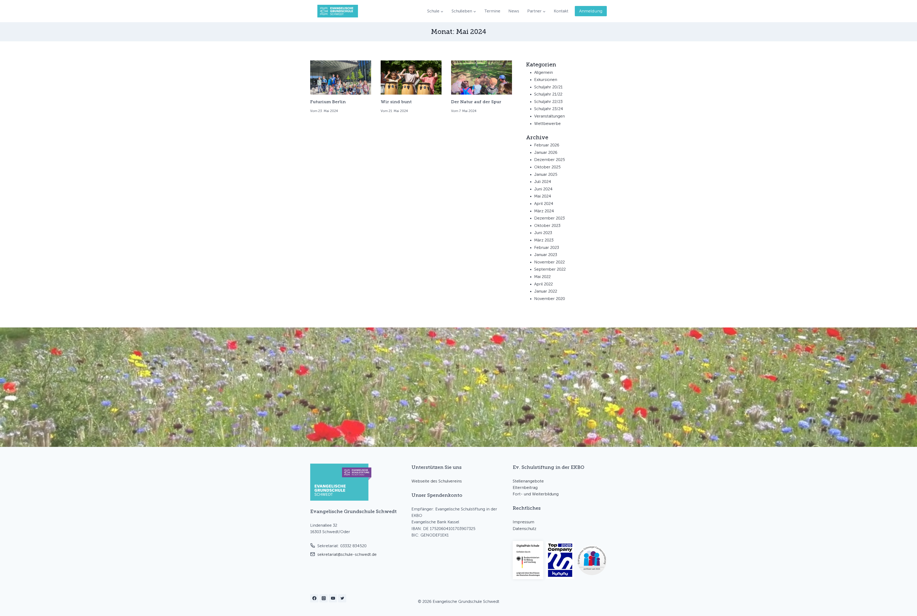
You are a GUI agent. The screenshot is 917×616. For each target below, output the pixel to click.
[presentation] (340, 77)
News (513, 11)
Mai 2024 (542, 196)
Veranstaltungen (549, 116)
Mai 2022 (542, 276)
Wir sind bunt (396, 101)
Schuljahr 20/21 (548, 87)
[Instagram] (324, 598)
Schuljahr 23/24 (548, 108)
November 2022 (549, 262)
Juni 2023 (543, 232)
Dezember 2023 (549, 218)
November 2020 (549, 298)
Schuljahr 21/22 (548, 94)
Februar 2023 (546, 247)
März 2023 (544, 240)
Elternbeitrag (525, 487)
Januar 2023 (545, 254)
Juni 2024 (543, 189)
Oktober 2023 (547, 225)
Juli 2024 (542, 181)
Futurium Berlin (328, 101)
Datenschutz (524, 528)
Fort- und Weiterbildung (536, 494)
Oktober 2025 (547, 167)
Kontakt (561, 11)
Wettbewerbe (547, 123)
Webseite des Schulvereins (436, 481)
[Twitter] (342, 598)
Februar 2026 (546, 145)
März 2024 (544, 211)
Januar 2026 (545, 152)
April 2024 (543, 203)
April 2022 (543, 284)
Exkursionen (545, 79)
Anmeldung (590, 11)
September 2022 (550, 269)
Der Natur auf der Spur (476, 101)
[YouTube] (333, 598)
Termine (492, 11)
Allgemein (543, 72)
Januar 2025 (545, 174)
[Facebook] (314, 598)
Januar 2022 (545, 291)
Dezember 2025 (549, 159)
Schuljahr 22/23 (548, 101)
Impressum (523, 522)
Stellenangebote (528, 481)
